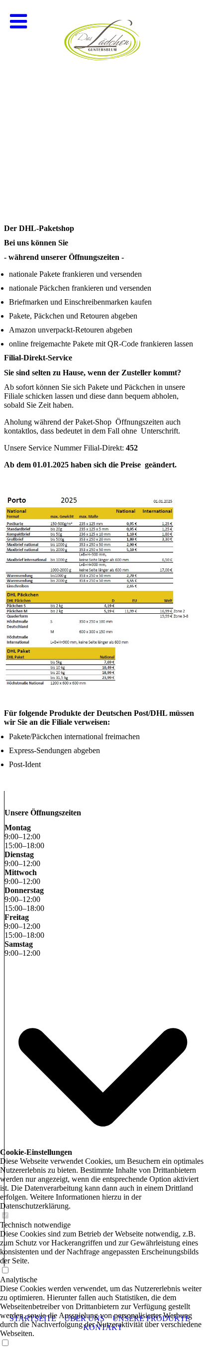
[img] (102, 99)
